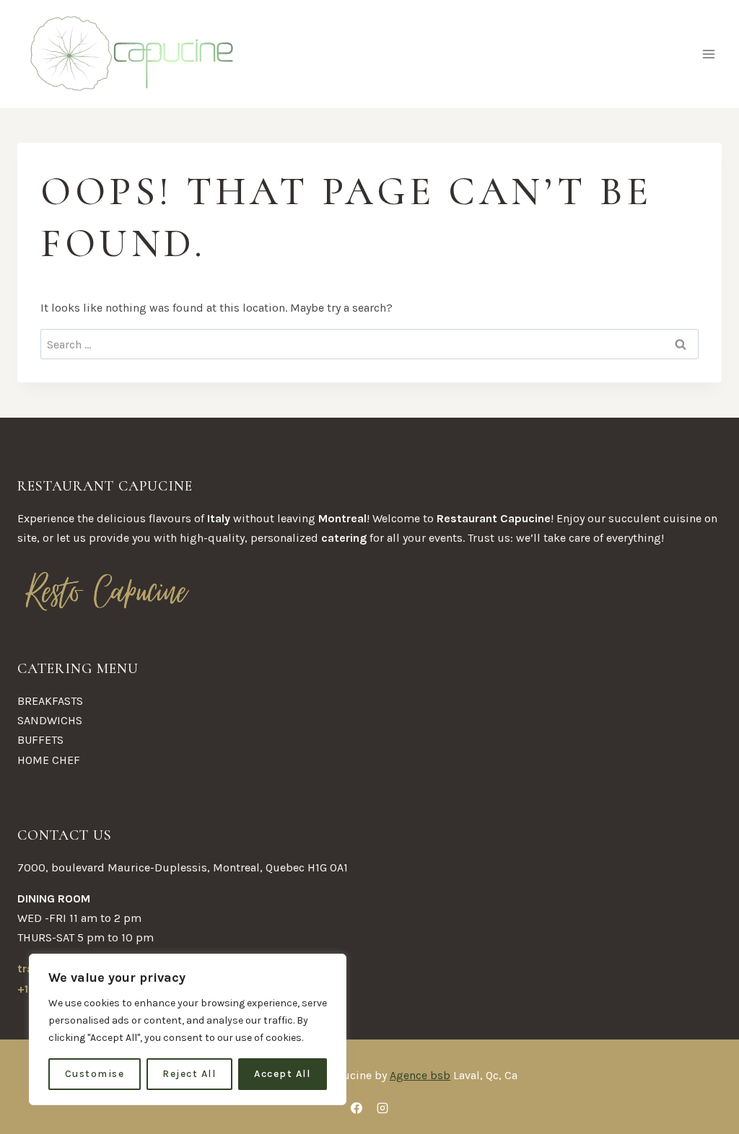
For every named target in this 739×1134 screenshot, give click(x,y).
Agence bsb (420, 1075)
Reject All (189, 1074)
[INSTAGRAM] (382, 1108)
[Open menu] (708, 54)
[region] (187, 1029)
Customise (95, 1074)
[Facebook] (356, 1108)
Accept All (282, 1074)
